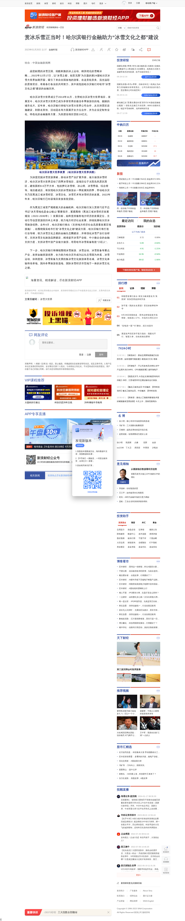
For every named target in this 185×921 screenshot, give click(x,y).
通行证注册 (147, 896)
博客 (77, 3)
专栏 (93, 3)
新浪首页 (28, 3)
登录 (81, 354)
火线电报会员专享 (150, 113)
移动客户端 (150, 3)
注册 (138, 3)
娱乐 (62, 3)
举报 (93, 50)
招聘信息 (133, 896)
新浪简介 (120, 891)
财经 (54, 3)
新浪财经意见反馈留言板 (131, 883)
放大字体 (109, 50)
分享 (140, 50)
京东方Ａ (120, 243)
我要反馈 (106, 300)
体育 (46, 3)
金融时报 (53, 49)
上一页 (27, 432)
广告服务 (133, 891)
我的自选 (149, 221)
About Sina (147, 891)
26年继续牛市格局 (93, 402)
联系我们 (120, 896)
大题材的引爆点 (32, 402)
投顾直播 (123, 789)
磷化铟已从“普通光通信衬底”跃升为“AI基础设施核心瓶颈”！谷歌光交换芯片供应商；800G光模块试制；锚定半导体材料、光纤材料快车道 (138, 105)
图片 (85, 3)
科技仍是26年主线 (63, 402)
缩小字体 (101, 50)
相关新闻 (166, 870)
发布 (101, 354)
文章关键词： (32, 299)
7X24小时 (124, 348)
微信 (132, 50)
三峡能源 (120, 237)
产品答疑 (120, 901)
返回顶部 (166, 881)
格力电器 (120, 260)
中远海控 (120, 254)
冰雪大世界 (46, 299)
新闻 (38, 3)
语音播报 (166, 860)
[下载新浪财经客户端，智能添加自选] (138, 270)
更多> (138, 875)
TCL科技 (120, 248)
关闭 (109, 429)
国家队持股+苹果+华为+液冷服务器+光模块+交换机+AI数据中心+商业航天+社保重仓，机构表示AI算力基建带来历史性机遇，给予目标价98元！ (138, 69)
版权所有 (146, 912)
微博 (124, 50)
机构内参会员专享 (150, 95)
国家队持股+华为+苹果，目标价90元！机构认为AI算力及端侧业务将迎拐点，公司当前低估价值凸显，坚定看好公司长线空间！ (138, 87)
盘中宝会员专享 (151, 77)
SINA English (148, 901)
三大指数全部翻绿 (67, 912)
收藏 (116, 50)
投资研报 (123, 60)
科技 (70, 3)
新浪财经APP (81, 49)
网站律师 (133, 901)
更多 (101, 3)
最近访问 (128, 221)
